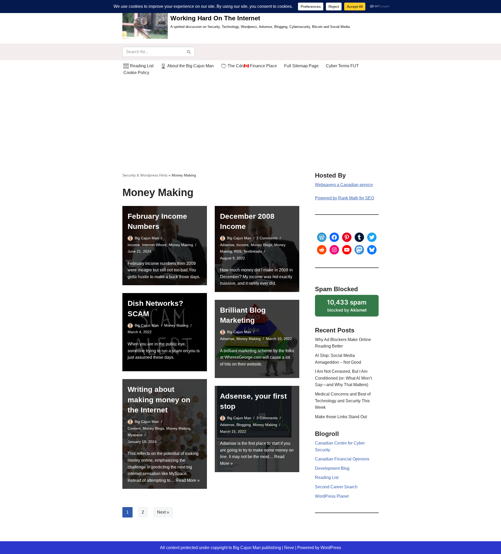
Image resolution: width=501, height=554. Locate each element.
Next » (163, 512)
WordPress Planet (332, 496)
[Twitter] (372, 237)
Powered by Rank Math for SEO (344, 198)
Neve (289, 547)
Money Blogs (261, 245)
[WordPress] (321, 237)
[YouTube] (346, 249)
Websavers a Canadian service (344, 184)
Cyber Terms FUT (342, 66)
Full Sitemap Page (301, 66)
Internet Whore (154, 245)
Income (134, 245)
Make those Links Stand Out (341, 417)
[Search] (189, 52)
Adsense (227, 245)
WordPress (330, 547)
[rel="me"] (359, 249)
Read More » (188, 480)
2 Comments (267, 238)
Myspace (135, 435)
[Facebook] (334, 237)
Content (134, 428)
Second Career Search (336, 487)
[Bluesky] (372, 249)
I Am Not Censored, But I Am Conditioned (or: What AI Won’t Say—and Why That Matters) (343, 378)
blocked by (353, 307)
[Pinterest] (346, 237)
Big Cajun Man (147, 238)
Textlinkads (252, 251)
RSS (237, 251)
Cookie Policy (136, 72)
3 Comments (267, 418)
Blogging (243, 425)
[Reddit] (321, 249)
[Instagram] (334, 249)
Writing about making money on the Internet (159, 399)
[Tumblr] (359, 237)
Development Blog (332, 468)
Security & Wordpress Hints (145, 175)
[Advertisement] (250, 117)
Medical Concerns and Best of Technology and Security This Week (343, 401)
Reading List (326, 477)
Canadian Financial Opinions (342, 459)
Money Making (181, 245)
